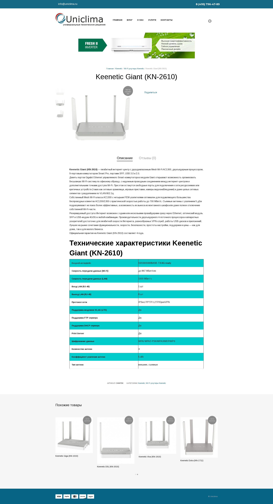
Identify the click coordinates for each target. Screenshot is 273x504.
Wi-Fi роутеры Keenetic (134, 69)
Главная (110, 69)
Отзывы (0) (147, 158)
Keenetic (118, 69)
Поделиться (150, 92)
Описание (125, 158)
